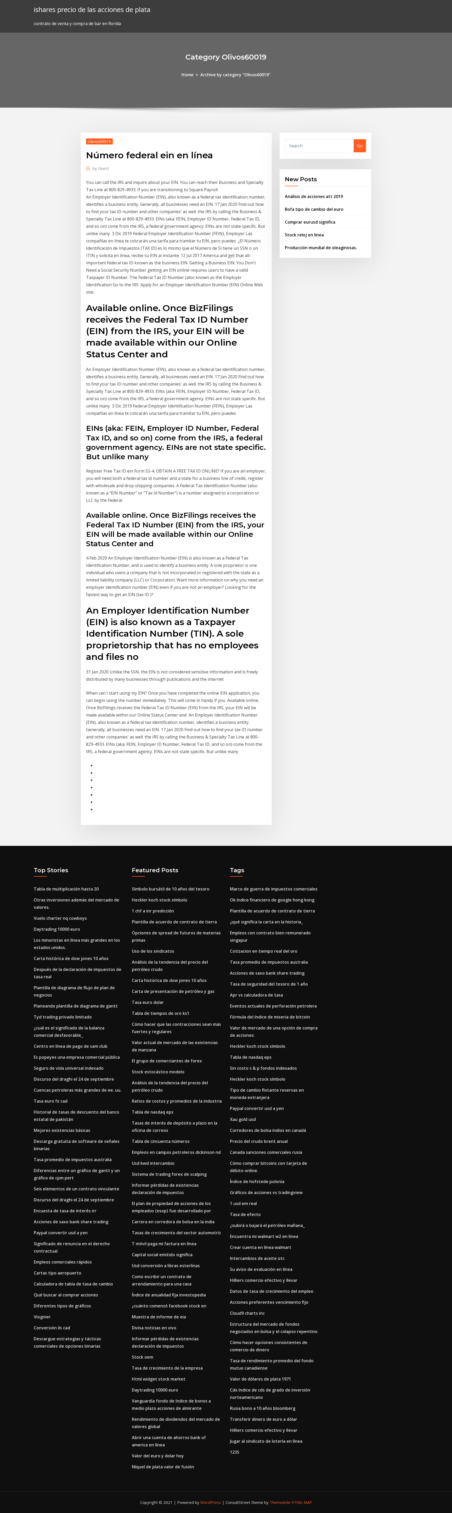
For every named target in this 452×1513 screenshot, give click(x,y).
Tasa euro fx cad (50, 1101)
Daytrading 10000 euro (57, 929)
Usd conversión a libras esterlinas (166, 1265)
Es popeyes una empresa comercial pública (77, 1057)
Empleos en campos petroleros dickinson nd (176, 1152)
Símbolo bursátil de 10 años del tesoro (171, 889)
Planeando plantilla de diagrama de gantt (76, 1006)
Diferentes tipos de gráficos (62, 1306)
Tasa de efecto (245, 1214)
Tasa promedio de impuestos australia (73, 1159)
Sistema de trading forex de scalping (169, 1174)
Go (360, 146)
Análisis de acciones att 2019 (314, 196)
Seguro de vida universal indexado (69, 1068)
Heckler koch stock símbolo (159, 900)
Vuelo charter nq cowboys (60, 918)
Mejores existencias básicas (62, 1130)
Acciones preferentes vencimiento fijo (269, 1302)
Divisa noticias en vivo (154, 1328)
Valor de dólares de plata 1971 (260, 1379)
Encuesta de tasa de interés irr (65, 1211)
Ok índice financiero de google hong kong (272, 900)
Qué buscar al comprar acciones (66, 1295)
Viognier (42, 1317)
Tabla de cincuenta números (161, 1141)
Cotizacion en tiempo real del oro (263, 951)
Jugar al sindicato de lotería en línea (266, 1441)
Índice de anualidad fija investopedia (169, 1295)
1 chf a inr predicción (153, 911)
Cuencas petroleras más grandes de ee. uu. (77, 1090)
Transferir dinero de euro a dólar (263, 1419)
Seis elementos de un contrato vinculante (76, 1189)
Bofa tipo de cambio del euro (314, 209)
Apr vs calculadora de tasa (256, 995)
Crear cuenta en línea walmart (260, 1247)
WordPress (210, 1502)
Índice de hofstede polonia (257, 1181)
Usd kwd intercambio (153, 1163)
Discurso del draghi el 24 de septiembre (74, 1079)
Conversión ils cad (52, 1328)
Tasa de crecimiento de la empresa (167, 1368)
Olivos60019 (99, 141)
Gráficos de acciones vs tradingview (266, 1192)
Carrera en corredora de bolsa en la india (173, 1222)
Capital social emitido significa (162, 1255)
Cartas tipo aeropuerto (57, 1273)
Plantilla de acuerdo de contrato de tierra (174, 922)
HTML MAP (301, 1502)
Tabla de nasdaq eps (152, 1112)
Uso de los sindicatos (153, 951)
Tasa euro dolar (148, 1002)
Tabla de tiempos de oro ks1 (160, 1013)
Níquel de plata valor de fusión (163, 1467)
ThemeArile (280, 1502)
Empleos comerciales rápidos (63, 1262)
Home (188, 75)
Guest (101, 168)
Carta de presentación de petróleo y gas (173, 991)
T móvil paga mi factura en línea (164, 1244)
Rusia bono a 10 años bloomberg (262, 1408)
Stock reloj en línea (304, 235)
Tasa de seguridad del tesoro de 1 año (269, 984)
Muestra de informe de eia (159, 1317)
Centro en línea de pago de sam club (71, 1046)
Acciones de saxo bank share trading (71, 1222)
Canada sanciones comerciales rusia (266, 1152)
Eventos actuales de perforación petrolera (273, 1006)
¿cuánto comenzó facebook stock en (169, 1306)
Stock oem (142, 1357)
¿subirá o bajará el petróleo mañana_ (267, 1225)
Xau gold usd (243, 1119)
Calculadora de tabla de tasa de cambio (73, 1284)
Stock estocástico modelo (158, 1072)
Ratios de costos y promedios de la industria (177, 1101)
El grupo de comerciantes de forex (167, 1061)
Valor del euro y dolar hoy (158, 1456)
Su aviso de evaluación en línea (261, 1269)
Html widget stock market (158, 1379)
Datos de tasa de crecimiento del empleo (271, 1291)
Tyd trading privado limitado (63, 1017)
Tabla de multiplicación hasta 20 (66, 889)
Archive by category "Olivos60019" (235, 75)
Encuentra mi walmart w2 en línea (264, 1236)
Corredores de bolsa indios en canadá (268, 1130)
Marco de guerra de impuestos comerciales (274, 889)
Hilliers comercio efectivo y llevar (263, 1280)
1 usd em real (243, 1203)
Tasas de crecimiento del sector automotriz (176, 1233)
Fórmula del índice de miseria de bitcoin (270, 1017)
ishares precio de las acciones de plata (92, 9)
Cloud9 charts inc (247, 1313)
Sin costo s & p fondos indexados (263, 1068)
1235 (234, 1452)
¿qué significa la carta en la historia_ (266, 922)
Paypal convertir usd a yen (61, 1233)
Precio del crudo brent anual (259, 1141)
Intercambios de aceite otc (257, 1258)
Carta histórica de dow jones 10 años (71, 958)
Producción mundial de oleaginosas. (321, 248)
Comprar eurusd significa (310, 222)
